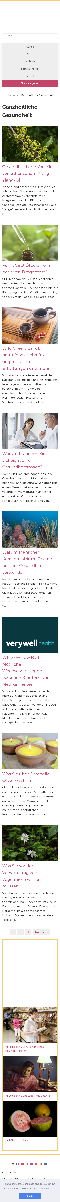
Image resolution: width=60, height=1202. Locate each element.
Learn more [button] (45, 1188)
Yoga (30, 54)
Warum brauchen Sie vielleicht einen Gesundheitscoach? (24, 460)
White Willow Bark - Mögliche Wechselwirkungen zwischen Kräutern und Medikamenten (26, 671)
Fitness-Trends (30, 68)
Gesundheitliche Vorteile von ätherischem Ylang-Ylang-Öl (27, 173)
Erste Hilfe (30, 76)
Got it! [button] (30, 1196)
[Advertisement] (30, 17)
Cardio (30, 46)
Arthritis (30, 61)
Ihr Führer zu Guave (17, 1140)
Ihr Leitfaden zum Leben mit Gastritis (27, 1095)
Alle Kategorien (30, 83)
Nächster (41, 932)
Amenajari (18, 1172)
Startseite (13, 95)
